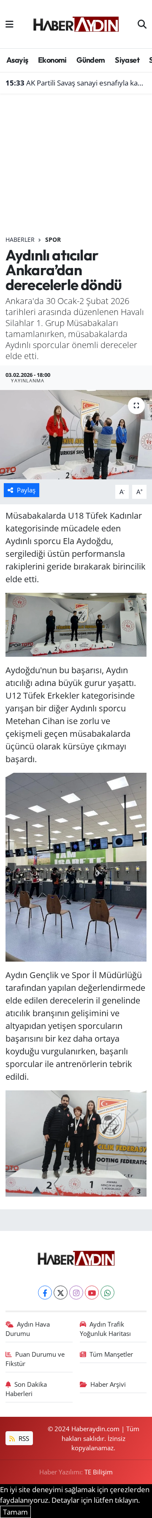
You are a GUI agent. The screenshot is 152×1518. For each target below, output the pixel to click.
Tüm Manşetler (111, 1354)
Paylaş (26, 490)
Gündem (90, 60)
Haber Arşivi (108, 1384)
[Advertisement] (76, 168)
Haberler (20, 239)
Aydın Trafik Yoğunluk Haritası (105, 1329)
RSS (23, 1438)
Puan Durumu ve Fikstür (35, 1359)
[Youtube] (92, 1293)
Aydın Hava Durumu (27, 1329)
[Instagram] (76, 1293)
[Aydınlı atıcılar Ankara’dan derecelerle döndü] (76, 434)
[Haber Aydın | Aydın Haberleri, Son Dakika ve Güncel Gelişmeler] (76, 22)
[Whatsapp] (107, 1293)
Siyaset (127, 60)
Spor (53, 239)
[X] (61, 1293)
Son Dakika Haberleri (26, 1389)
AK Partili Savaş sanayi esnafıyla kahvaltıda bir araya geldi (76, 83)
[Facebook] (45, 1293)
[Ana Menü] (9, 24)
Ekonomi (52, 60)
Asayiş (17, 60)
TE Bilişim (98, 1472)
